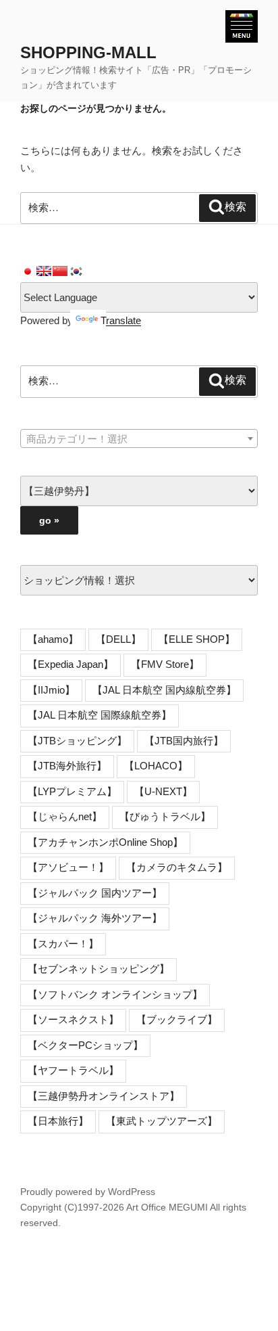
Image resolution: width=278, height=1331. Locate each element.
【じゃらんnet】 (65, 816)
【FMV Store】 (165, 664)
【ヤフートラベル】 (73, 1070)
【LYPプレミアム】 (72, 791)
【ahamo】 (53, 639)
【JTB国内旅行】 (183, 740)
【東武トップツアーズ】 (161, 1121)
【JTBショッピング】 (77, 740)
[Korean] (76, 271)
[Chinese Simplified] (60, 271)
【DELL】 (118, 639)
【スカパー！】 (63, 943)
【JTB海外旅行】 (67, 765)
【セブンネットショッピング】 (98, 968)
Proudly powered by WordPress (87, 1191)
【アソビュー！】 (68, 867)
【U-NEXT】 (163, 791)
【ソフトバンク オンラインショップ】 (115, 994)
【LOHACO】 (156, 765)
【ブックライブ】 (176, 1019)
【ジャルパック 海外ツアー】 (95, 918)
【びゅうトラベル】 (165, 816)
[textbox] (139, 439)
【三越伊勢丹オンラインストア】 (103, 1096)
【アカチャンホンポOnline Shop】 (105, 842)
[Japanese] (27, 271)
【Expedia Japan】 (70, 664)
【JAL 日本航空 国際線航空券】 (99, 715)
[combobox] (139, 438)
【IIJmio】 (51, 690)
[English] (43, 271)
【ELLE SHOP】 (197, 639)
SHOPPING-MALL (88, 52)
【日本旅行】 (58, 1121)
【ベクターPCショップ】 (85, 1045)
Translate (121, 320)
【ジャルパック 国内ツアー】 (95, 893)
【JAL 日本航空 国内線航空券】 (164, 690)
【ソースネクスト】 (73, 1019)
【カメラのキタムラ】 (176, 867)
